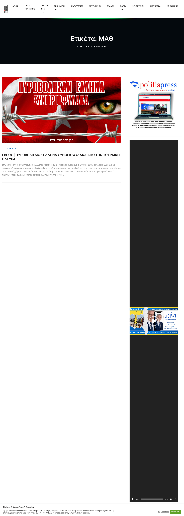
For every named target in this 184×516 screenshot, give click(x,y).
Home (80, 46)
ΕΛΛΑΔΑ (12, 148)
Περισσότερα (163, 512)
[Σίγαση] (171, 499)
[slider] (152, 499)
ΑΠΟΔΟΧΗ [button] (175, 512)
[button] (154, 321)
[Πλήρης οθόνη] (175, 499)
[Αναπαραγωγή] (133, 499)
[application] (154, 321)
